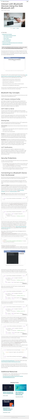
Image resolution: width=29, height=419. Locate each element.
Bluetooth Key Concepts (7, 34)
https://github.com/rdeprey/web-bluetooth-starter (14, 48)
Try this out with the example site (7, 360)
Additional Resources (6, 44)
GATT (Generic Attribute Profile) (10, 35)
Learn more (24, 416)
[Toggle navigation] (1, 1)
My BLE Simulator (13, 191)
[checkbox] (27, 1)
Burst (14, 28)
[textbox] (14, 198)
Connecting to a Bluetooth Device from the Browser (12, 42)
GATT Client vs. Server (8, 36)
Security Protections (6, 41)
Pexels (18, 28)
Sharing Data (6, 38)
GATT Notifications (7, 39)
